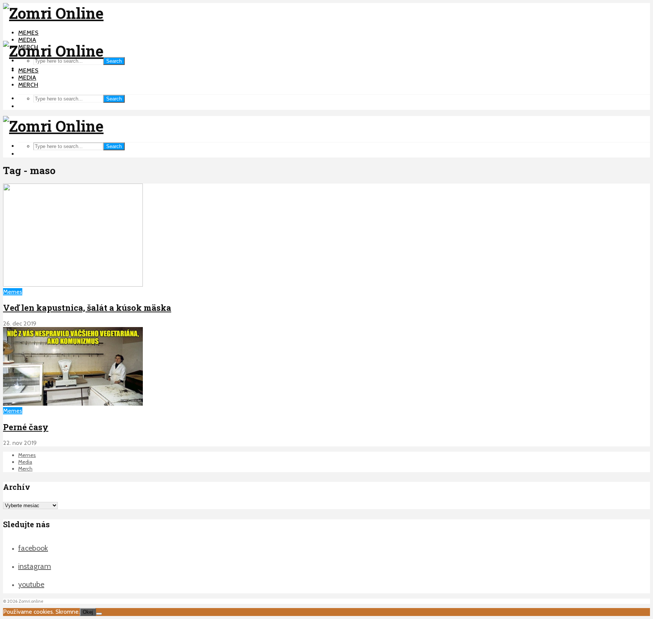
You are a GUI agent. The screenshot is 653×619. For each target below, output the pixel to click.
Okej (88, 612)
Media (27, 39)
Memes (28, 32)
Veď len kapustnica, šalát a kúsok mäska (87, 307)
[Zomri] (99, 614)
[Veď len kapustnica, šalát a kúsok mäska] (73, 284)
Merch (28, 84)
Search (114, 61)
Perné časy (25, 426)
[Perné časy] (73, 403)
